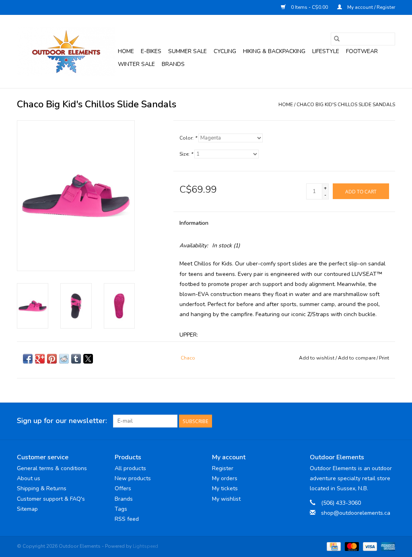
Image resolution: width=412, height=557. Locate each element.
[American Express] (386, 546)
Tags (121, 509)
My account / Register (370, 7)
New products (133, 478)
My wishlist (226, 499)
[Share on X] (88, 359)
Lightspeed (145, 546)
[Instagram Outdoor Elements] (388, 421)
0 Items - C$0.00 (309, 7)
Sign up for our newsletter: (62, 421)
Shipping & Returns (41, 488)
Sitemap (27, 509)
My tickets (225, 488)
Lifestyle (325, 51)
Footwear (362, 51)
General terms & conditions (52, 468)
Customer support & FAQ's (51, 499)
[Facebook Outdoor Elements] (359, 421)
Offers (123, 488)
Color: (188, 138)
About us (28, 478)
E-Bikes (151, 51)
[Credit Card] (333, 546)
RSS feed (127, 519)
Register (222, 468)
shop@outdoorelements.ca (355, 513)
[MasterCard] (351, 546)
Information (193, 223)
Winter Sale (136, 64)
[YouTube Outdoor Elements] (374, 421)
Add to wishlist (317, 358)
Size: (186, 154)
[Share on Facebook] (28, 359)
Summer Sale (187, 51)
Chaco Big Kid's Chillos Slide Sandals (346, 104)
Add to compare (357, 358)
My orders (224, 478)
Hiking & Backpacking (274, 51)
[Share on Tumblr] (76, 359)
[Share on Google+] (40, 359)
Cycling (225, 51)
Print (384, 358)
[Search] (337, 39)
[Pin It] (52, 359)
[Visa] (369, 546)
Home (126, 51)
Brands (173, 64)
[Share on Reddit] (64, 359)
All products (130, 468)
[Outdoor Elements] (66, 51)
